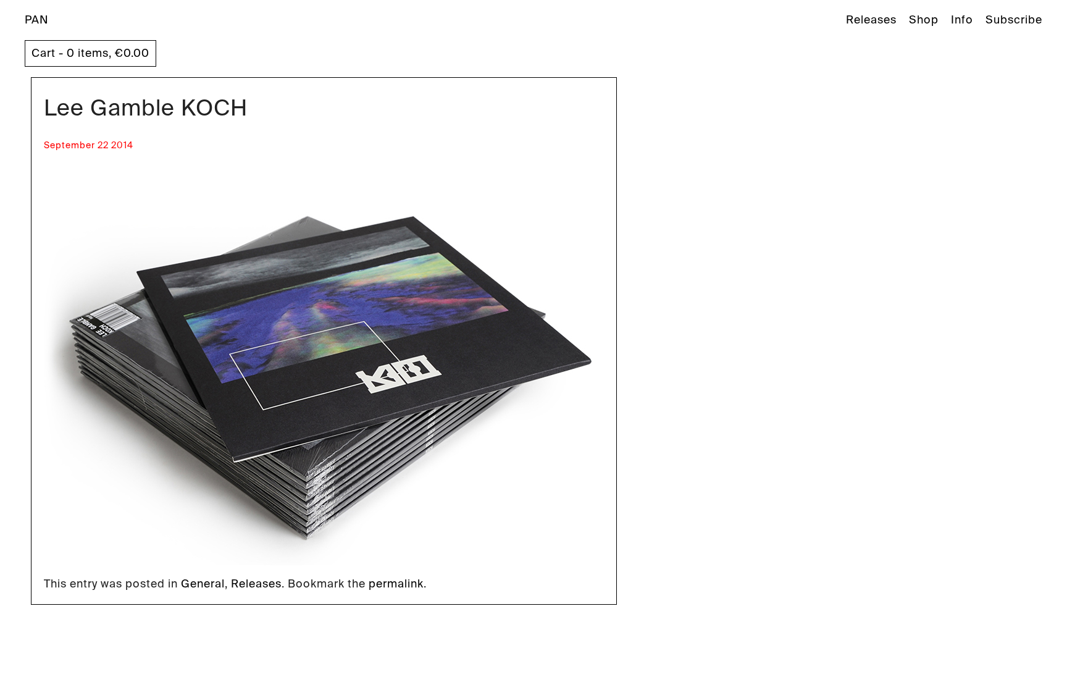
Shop (924, 19)
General (203, 583)
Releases (871, 19)
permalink (396, 583)
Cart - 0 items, (90, 53)
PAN (37, 19)
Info (962, 19)
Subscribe (1013, 19)
